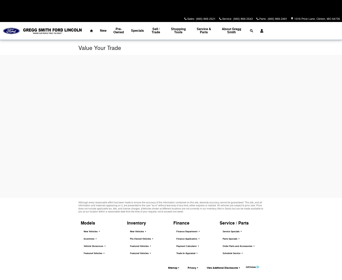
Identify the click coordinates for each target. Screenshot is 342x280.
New (103, 31)
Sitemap (172, 267)
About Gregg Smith (231, 30)
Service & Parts (204, 30)
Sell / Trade (156, 30)
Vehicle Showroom (94, 246)
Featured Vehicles (93, 253)
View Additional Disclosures (222, 267)
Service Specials (231, 231)
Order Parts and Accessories (238, 246)
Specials (137, 31)
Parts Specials (230, 239)
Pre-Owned (118, 30)
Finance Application (187, 239)
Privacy (192, 267)
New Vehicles (91, 231)
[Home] (11, 31)
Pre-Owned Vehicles (141, 239)
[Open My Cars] (260, 31)
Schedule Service (232, 253)
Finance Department (187, 231)
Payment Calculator (186, 246)
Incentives (89, 239)
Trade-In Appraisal (186, 253)
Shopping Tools (178, 30)
